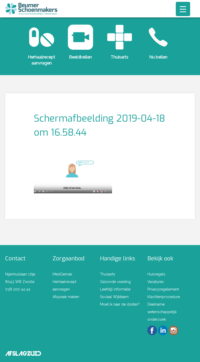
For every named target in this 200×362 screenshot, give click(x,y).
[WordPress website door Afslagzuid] (23, 353)
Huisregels (156, 274)
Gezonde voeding (115, 282)
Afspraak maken (66, 297)
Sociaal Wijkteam (114, 297)
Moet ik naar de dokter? (120, 304)
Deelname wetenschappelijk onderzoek (162, 311)
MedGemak (62, 274)
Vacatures (155, 282)
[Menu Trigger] (183, 9)
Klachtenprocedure (163, 297)
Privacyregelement (163, 289)
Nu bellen (158, 57)
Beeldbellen (80, 57)
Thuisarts (119, 57)
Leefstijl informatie (115, 289)
